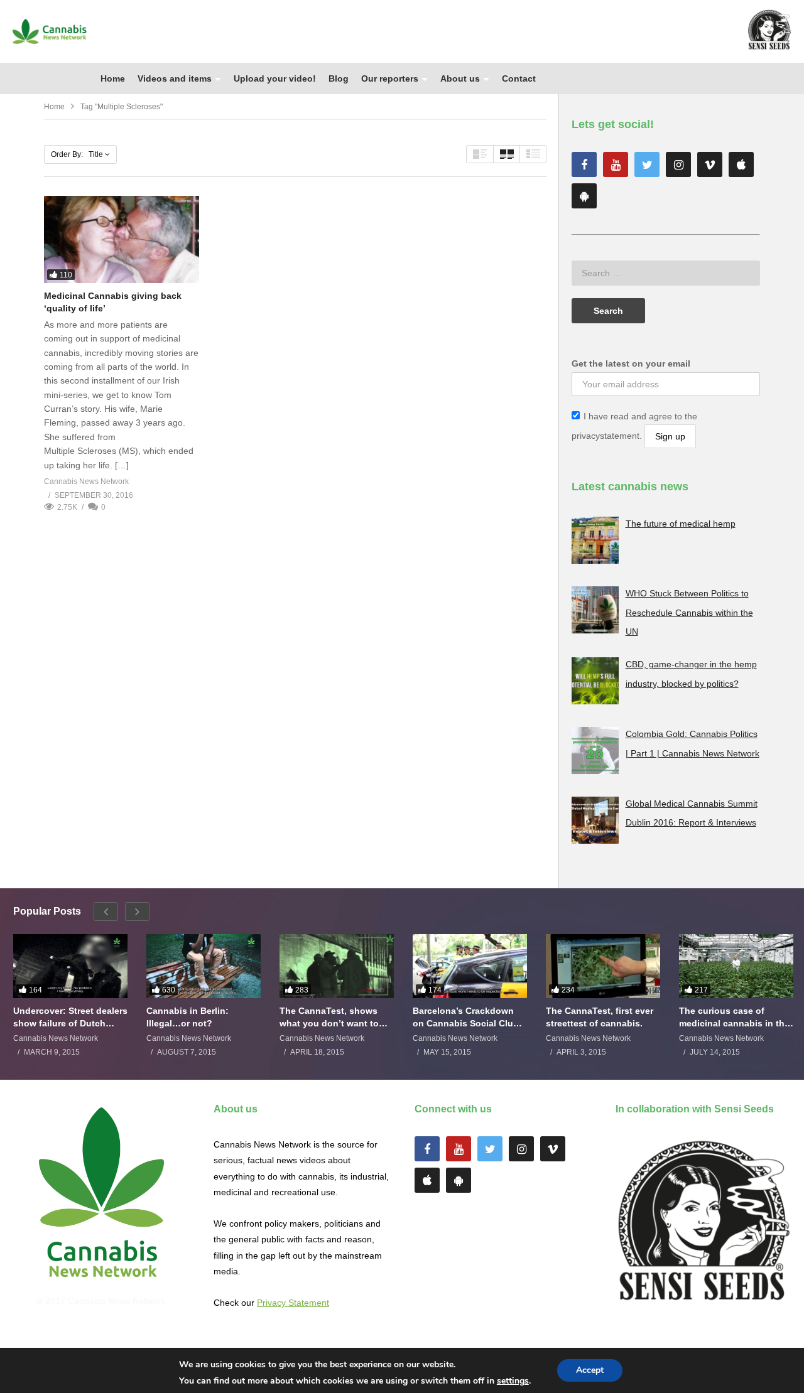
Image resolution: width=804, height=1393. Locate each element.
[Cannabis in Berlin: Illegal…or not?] (203, 966)
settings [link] (513, 1381)
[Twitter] (647, 164)
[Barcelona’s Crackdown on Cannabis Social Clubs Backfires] (470, 966)
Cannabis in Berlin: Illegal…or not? (187, 1017)
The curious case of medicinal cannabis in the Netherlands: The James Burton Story (734, 1017)
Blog (339, 78)
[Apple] (741, 164)
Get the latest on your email (631, 363)
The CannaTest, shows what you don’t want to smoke (329, 1017)
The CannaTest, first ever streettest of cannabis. (599, 1017)
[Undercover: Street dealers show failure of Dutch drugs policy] (70, 966)
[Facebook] (584, 164)
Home (112, 78)
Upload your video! (275, 78)
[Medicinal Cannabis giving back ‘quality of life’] (121, 239)
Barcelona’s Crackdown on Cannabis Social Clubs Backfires (468, 1017)
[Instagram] (678, 164)
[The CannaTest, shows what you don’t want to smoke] (337, 966)
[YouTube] (615, 164)
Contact (519, 78)
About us (460, 78)
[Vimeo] (709, 164)
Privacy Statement (293, 1303)
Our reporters (389, 78)
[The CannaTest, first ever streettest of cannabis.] (603, 966)
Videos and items (175, 78)
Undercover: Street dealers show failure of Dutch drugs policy (70, 1017)
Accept (590, 1370)
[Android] (584, 195)
